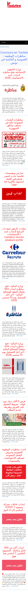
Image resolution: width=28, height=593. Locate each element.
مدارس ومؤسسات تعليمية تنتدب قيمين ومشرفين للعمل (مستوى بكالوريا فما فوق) (14, 179)
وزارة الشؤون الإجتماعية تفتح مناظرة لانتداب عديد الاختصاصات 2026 (14, 73)
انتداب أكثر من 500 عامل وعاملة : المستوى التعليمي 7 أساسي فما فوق (14, 552)
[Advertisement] (14, 25)
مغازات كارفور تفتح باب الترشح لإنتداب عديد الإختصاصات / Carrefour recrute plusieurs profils (14, 234)
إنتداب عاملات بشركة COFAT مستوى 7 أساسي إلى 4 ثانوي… (14, 507)
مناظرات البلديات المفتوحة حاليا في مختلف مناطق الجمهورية (14, 124)
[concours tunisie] (14, 4)
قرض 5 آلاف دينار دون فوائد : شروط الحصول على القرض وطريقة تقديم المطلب (14, 405)
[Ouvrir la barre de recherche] (26, 43)
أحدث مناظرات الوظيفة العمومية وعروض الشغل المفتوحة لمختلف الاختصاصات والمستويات (14, 455)
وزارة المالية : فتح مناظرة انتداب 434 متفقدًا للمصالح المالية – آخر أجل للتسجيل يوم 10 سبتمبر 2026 (14, 349)
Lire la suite (20, 112)
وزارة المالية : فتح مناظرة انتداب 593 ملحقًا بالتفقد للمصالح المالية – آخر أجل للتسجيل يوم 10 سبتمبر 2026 (14, 293)
